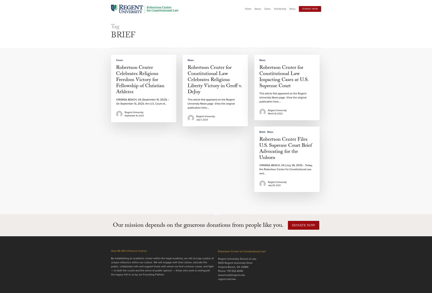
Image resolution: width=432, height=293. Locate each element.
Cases (119, 60)
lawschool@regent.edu (231, 275)
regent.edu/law (227, 279)
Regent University (134, 112)
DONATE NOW (303, 225)
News (191, 60)
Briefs (262, 132)
